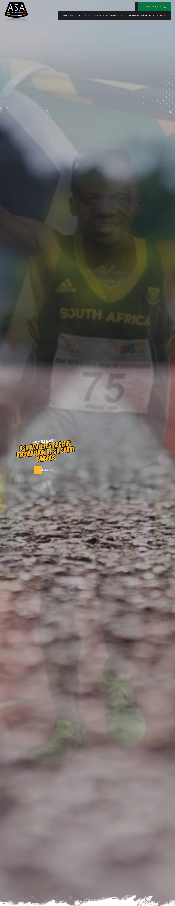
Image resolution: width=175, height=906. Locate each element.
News (72, 15)
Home (65, 15)
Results (88, 15)
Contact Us (146, 15)
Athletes (97, 15)
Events (79, 15)
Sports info (134, 15)
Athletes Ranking (110, 15)
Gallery (123, 15)
